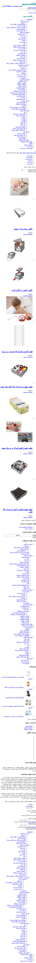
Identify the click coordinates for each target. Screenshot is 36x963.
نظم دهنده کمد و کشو (19, 128)
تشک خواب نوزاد (21, 115)
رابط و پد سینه (21, 133)
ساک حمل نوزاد (21, 102)
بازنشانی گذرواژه (31, 821)
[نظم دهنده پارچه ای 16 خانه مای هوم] (19, 383)
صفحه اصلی (29, 726)
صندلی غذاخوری (21, 99)
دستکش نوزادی (21, 29)
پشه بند (23, 118)
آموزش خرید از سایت (26, 148)
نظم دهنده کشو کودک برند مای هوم (17, 448)
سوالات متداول (28, 145)
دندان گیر (23, 97)
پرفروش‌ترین (29, 159)
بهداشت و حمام (24, 32)
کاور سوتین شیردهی (20, 135)
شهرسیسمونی (32, 152)
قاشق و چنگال (21, 84)
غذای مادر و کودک (24, 140)
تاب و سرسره (21, 76)
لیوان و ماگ (22, 86)
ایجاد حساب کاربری (30, 828)
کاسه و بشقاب (21, 83)
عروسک (23, 68)
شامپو (24, 40)
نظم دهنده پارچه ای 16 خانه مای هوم (16, 387)
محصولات (30, 19)
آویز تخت (23, 122)
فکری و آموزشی (21, 71)
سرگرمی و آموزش (23, 65)
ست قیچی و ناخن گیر (19, 50)
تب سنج (23, 22)
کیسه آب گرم (22, 25)
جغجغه (24, 73)
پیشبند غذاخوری (21, 96)
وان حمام (23, 56)
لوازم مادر (26, 132)
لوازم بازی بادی (21, 74)
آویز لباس (23, 123)
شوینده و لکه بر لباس (19, 45)
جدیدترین (30, 160)
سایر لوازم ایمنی (21, 30)
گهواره (24, 120)
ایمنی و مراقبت (24, 20)
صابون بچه (22, 42)
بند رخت (23, 125)
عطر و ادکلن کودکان (27, 141)
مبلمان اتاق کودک (20, 127)
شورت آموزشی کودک (19, 60)
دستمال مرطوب (21, 55)
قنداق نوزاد (22, 138)
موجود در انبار (29, 528)
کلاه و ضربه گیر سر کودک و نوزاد (16, 27)
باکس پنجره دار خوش (23, 229)
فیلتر (34, 537)
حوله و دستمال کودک (19, 47)
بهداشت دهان (22, 38)
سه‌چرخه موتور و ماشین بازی (17, 69)
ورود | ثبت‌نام (32, 12)
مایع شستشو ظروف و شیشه (20, 585)
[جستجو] (35, 11)
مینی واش (23, 61)
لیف (24, 43)
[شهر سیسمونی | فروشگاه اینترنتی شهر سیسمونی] (28, 17)
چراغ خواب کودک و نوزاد (18, 130)
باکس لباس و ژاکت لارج (22, 290)
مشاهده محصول (28, 234)
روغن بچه (23, 35)
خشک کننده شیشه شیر (19, 94)
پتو (25, 112)
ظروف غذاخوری (24, 79)
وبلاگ (31, 143)
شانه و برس (22, 48)
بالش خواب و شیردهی (19, 114)
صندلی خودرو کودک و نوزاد (18, 107)
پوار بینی (23, 52)
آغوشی (23, 105)
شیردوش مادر (21, 136)
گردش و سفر (25, 100)
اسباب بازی (22, 66)
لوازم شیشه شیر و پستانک (18, 92)
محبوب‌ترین (29, 157)
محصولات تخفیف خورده (26, 527)
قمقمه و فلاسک (21, 87)
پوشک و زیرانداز (21, 58)
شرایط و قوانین (28, 727)
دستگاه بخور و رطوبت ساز (18, 24)
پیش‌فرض (30, 155)
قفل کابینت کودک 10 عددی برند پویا (17, 351)
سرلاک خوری (22, 89)
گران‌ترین (30, 164)
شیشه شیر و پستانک (20, 91)
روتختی (23, 117)
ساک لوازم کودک (21, 104)
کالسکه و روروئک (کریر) (19, 109)
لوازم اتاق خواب (24, 110)
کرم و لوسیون (21, 34)
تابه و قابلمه (22, 81)
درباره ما (30, 146)
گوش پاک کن (22, 53)
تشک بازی (23, 78)
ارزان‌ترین (30, 162)
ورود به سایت (32, 823)
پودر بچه (23, 37)
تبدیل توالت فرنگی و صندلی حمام (16, 63)
